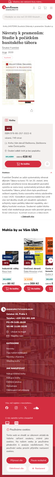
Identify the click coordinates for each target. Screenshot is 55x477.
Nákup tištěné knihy (15, 373)
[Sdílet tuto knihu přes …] (31, 110)
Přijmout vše (16, 460)
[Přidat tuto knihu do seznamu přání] (47, 164)
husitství (21, 26)
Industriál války (10, 268)
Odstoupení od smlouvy (17, 390)
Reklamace (11, 386)
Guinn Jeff (50, 274)
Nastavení (40, 468)
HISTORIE (13, 26)
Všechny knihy (13, 361)
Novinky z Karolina (15, 356)
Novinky (10, 348)
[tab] (10, 120)
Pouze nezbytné (38, 460)
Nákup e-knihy (13, 377)
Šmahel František (10, 47)
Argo (4, 52)
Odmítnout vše (16, 468)
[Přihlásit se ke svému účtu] (34, 8)
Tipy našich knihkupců (16, 352)
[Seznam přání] (39, 8)
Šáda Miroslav (30, 271)
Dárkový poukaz (13, 381)
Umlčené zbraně (32, 268)
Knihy (5, 26)
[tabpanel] (27, 146)
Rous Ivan (6, 271)
